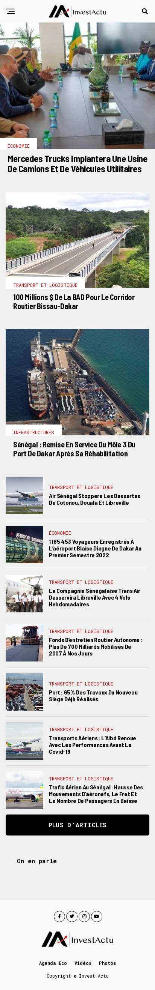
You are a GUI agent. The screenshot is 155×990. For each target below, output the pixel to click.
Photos (107, 963)
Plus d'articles (78, 825)
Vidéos (82, 963)
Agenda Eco (53, 963)
